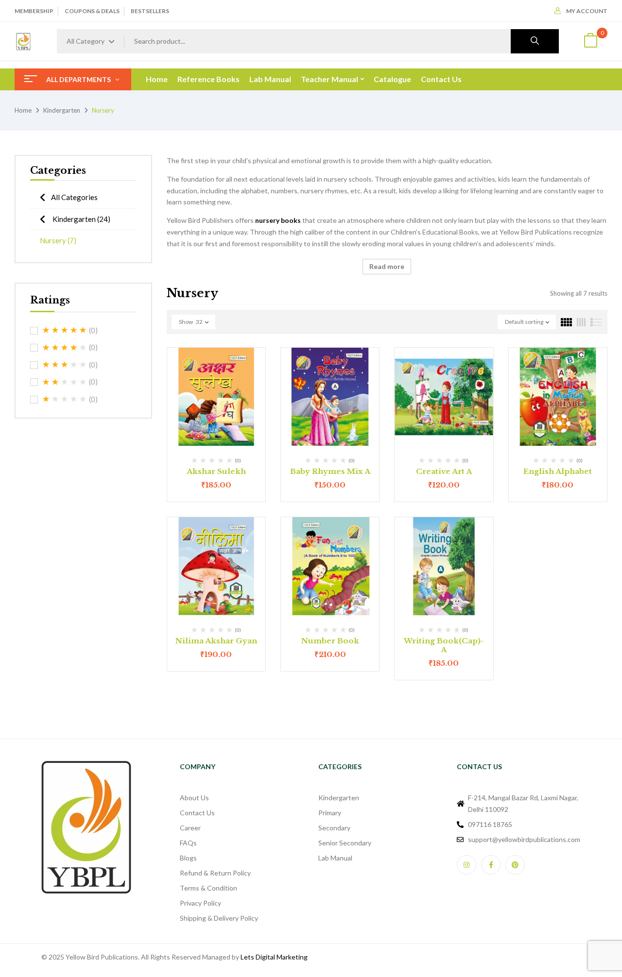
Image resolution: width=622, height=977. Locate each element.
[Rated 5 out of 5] (64, 330)
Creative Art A (444, 471)
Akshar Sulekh (216, 471)
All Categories (74, 197)
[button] (590, 41)
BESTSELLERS (150, 11)
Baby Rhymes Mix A (330, 471)
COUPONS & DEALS (92, 11)
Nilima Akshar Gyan (216, 640)
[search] (535, 41)
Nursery (58, 240)
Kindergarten (61, 110)
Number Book (330, 640)
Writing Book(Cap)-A (444, 645)
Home (23, 110)
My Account (586, 11)
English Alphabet (557, 471)
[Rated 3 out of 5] (64, 365)
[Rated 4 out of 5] (64, 348)
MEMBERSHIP (34, 11)
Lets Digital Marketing (274, 957)
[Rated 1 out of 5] (64, 399)
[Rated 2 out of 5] (64, 382)
